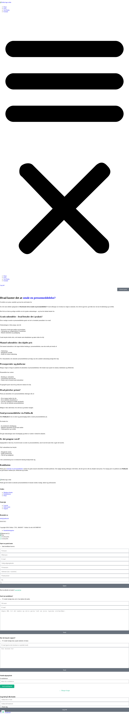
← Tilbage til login (64, 690)
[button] (64, 144)
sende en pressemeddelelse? (39, 297)
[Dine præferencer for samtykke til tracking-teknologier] (3, 712)
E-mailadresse (4, 678)
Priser (5, 7)
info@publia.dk (4, 518)
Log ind (2, 285)
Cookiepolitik (5, 538)
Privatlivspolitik (5, 536)
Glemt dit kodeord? (5, 712)
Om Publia (6, 10)
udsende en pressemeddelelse (15, 468)
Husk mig (5, 707)
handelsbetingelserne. (16, 583)
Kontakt (6, 11)
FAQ (5, 8)
